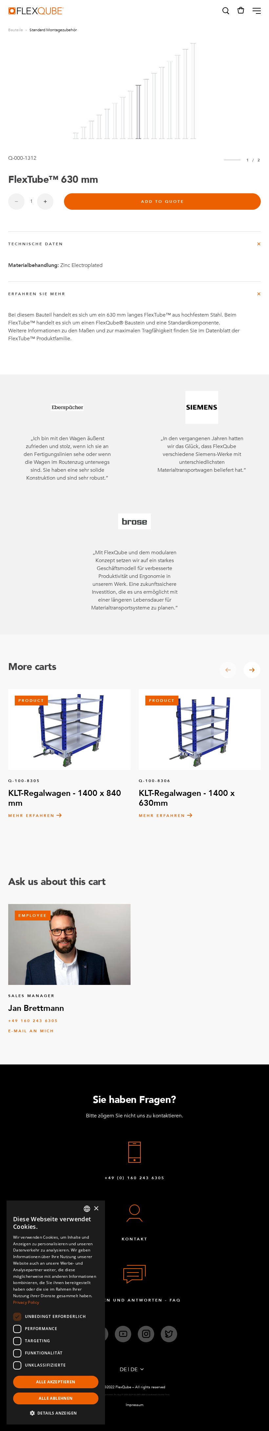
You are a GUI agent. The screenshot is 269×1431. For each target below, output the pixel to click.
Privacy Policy (26, 1302)
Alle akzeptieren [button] (55, 1382)
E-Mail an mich (31, 1031)
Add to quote (162, 201)
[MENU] (254, 11)
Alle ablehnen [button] (55, 1398)
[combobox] (87, 1208)
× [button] (95, 1208)
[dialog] (56, 1312)
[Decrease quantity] (16, 201)
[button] (225, 11)
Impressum (134, 1404)
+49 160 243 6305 (33, 1020)
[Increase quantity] (45, 201)
